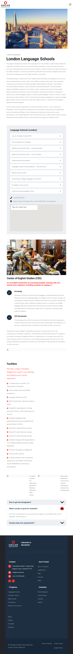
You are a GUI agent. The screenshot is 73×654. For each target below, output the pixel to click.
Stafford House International (21, 160)
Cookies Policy (58, 648)
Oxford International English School (23, 191)
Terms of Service (46, 643)
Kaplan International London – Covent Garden (26, 154)
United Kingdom (43, 592)
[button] (9, 257)
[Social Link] (9, 581)
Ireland (40, 602)
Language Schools (14, 592)
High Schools (12, 599)
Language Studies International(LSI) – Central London (29, 167)
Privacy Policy (58, 643)
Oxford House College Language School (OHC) (26, 179)
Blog (39, 573)
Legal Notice (42, 570)
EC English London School (20, 185)
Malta (10, 617)
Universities (11, 602)
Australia (11, 624)
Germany (11, 627)
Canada (40, 599)
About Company (43, 566)
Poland (10, 620)
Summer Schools (13, 595)
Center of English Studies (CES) (22, 136)
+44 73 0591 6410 (18, 576)
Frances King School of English (21, 142)
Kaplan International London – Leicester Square (27, 148)
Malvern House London (19, 173)
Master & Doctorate (14, 606)
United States (42, 595)
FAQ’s (39, 580)
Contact (40, 577)
